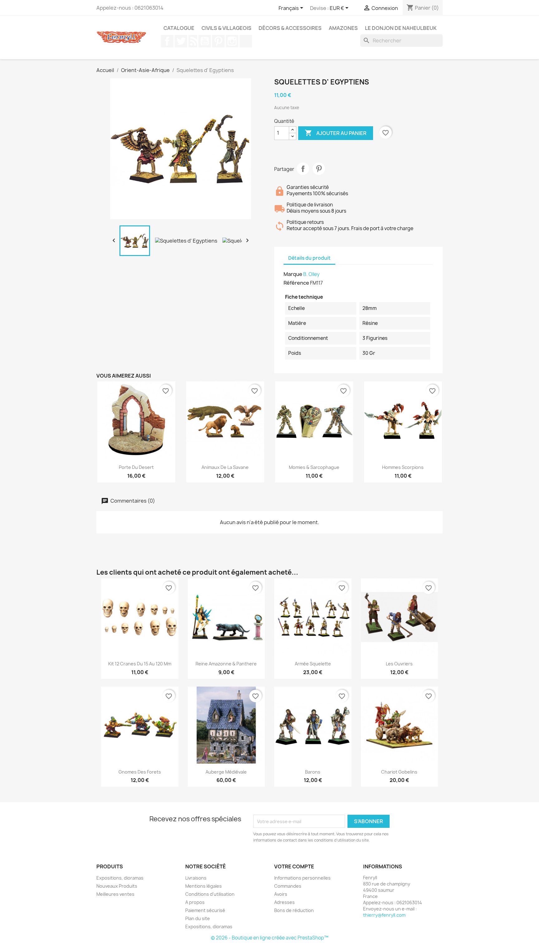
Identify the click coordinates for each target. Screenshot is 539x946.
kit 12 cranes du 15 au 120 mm (139, 664)
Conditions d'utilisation (210, 894)
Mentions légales (203, 886)
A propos (195, 902)
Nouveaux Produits (116, 886)
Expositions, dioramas (119, 878)
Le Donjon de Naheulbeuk (401, 28)
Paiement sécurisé (205, 910)
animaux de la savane (225, 467)
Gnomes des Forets (140, 772)
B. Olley (311, 274)
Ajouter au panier (336, 133)
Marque (293, 274)
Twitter (181, 41)
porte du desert (136, 467)
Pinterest (218, 41)
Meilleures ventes (115, 894)
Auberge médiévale (226, 772)
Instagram (232, 41)
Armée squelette (313, 664)
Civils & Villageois (226, 28)
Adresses (284, 902)
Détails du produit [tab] (309, 258)
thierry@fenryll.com (384, 915)
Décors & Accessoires (290, 28)
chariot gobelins (399, 772)
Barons (312, 772)
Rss (192, 41)
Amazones (343, 28)
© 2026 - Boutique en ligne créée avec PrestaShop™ (269, 937)
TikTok (246, 41)
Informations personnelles (302, 878)
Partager (303, 168)
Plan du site (197, 918)
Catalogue (178, 28)
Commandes (287, 886)
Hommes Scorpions (403, 467)
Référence (296, 283)
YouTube (204, 41)
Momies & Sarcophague (314, 467)
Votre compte (294, 866)
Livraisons (195, 878)
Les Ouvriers (399, 664)
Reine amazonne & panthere (226, 664)
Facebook (167, 41)
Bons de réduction (294, 910)
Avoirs (280, 894)
